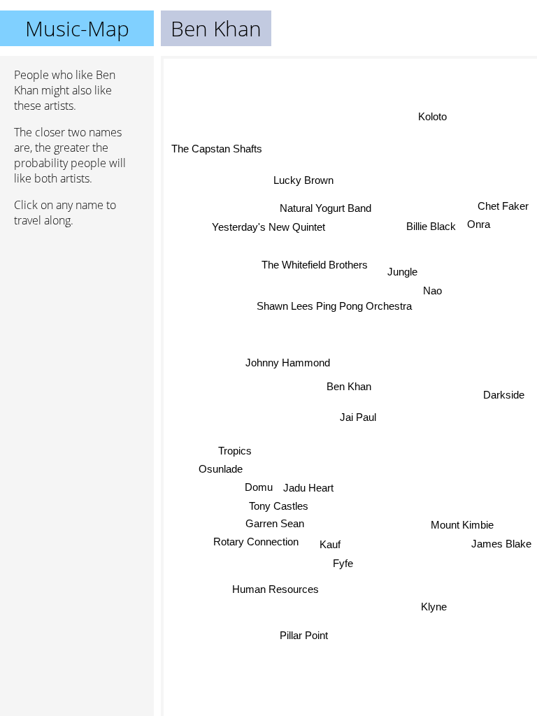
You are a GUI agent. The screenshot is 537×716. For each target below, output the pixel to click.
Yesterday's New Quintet (268, 227)
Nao (432, 294)
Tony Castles (278, 506)
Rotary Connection (256, 541)
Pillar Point (303, 635)
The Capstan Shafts (216, 148)
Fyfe (342, 563)
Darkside (503, 395)
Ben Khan (349, 386)
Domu (258, 487)
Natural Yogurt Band (326, 208)
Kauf (328, 544)
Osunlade (220, 469)
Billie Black (432, 228)
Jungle (402, 274)
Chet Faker (503, 206)
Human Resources (274, 589)
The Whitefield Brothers (315, 265)
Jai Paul (358, 417)
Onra (479, 224)
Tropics (235, 450)
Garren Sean (274, 523)
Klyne (435, 601)
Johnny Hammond (288, 362)
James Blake (501, 542)
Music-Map (77, 28)
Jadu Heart (308, 488)
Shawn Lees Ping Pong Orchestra (335, 302)
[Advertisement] (77, 312)
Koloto (432, 116)
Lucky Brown (304, 180)
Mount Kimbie (462, 523)
